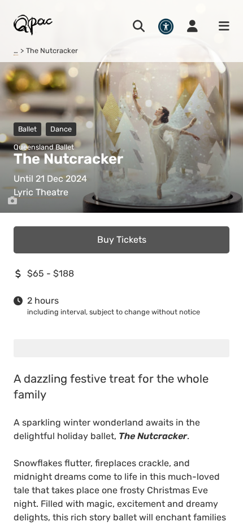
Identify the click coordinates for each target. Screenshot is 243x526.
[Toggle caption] (12, 201)
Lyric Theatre (41, 192)
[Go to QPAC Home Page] (34, 25)
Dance (61, 129)
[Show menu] (220, 26)
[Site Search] (139, 26)
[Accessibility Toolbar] (165, 26)
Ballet (27, 129)
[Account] (192, 26)
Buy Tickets (121, 239)
